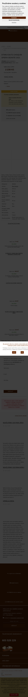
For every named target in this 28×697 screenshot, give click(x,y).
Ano (14, 352)
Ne (22, 352)
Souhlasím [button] (14, 17)
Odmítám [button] (14, 22)
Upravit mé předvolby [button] (14, 20)
